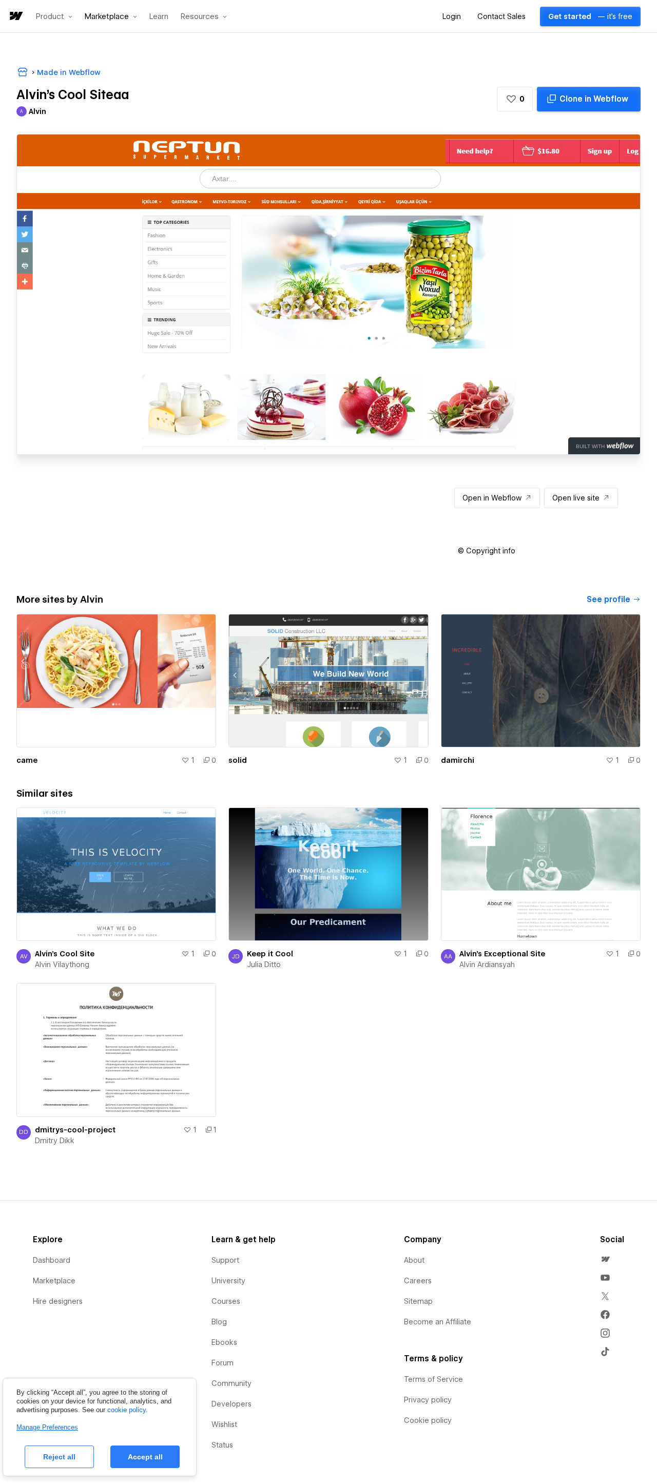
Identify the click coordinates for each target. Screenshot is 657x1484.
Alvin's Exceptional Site (502, 954)
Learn (158, 16)
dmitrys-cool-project (75, 1130)
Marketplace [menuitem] (54, 1281)
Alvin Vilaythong (62, 964)
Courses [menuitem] (225, 1301)
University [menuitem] (228, 1281)
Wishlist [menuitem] (224, 1424)
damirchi (457, 760)
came (26, 760)
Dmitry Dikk (54, 1140)
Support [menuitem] (225, 1260)
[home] (15, 17)
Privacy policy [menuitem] (428, 1400)
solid (237, 760)
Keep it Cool (270, 954)
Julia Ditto (264, 964)
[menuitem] (605, 1259)
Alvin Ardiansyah (487, 964)
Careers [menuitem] (418, 1281)
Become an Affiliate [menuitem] (437, 1322)
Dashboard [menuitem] (51, 1260)
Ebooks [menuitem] (224, 1342)
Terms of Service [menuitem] (433, 1379)
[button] (54, 16)
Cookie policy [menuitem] (428, 1420)
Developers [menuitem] (231, 1404)
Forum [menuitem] (222, 1363)
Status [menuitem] (222, 1445)
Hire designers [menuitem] (58, 1301)
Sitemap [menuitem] (418, 1301)
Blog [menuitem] (219, 1322)
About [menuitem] (414, 1260)
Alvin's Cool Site (64, 954)
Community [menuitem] (231, 1383)
